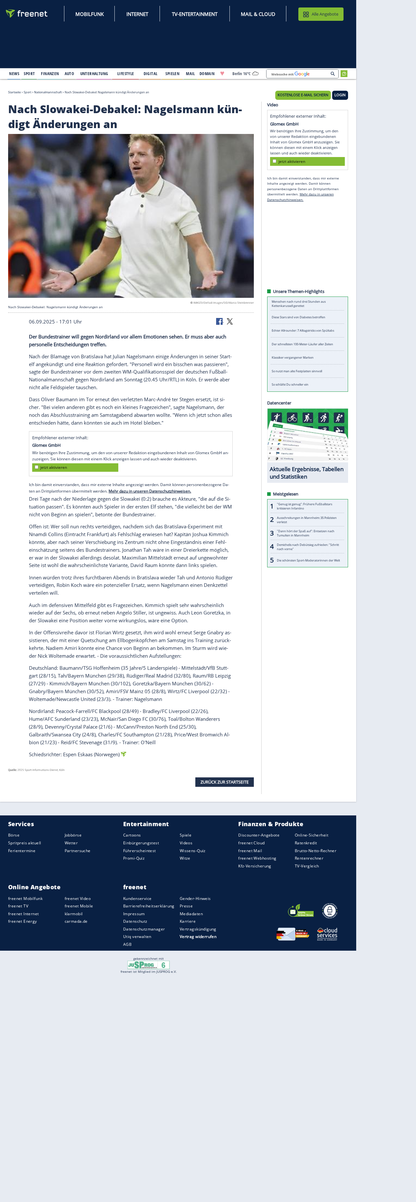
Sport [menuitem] (29, 73)
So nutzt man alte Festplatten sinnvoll (297, 371)
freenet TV (18, 906)
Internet (137, 14)
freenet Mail (250, 850)
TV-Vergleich (307, 865)
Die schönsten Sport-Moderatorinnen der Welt (308, 560)
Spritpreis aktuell (24, 842)
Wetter (71, 842)
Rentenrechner (309, 858)
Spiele (186, 835)
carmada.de (76, 921)
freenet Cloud (251, 842)
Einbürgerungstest (141, 842)
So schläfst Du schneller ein (290, 384)
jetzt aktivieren (53, 467)
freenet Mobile (79, 906)
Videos (186, 842)
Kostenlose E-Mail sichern (303, 95)
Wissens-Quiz (193, 850)
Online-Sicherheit (311, 835)
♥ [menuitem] (222, 73)
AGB (127, 944)
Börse (14, 835)
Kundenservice (137, 898)
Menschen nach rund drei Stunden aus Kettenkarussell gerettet (299, 303)
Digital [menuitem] (151, 73)
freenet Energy (22, 921)
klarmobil (74, 913)
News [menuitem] (14, 73)
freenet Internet (23, 913)
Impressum (134, 913)
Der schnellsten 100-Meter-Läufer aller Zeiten (302, 344)
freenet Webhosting (257, 858)
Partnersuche (78, 850)
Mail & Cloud (258, 14)
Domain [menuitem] (207, 73)
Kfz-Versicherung (254, 865)
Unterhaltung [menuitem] (94, 73)
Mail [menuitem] (190, 73)
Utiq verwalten (137, 936)
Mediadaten (191, 913)
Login (339, 95)
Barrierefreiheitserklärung (149, 906)
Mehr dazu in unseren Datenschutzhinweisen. (150, 491)
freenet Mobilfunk (25, 898)
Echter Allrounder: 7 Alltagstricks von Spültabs (303, 330)
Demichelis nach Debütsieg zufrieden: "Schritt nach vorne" (308, 546)
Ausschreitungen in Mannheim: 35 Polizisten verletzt (307, 519)
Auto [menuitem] (69, 73)
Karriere (188, 921)
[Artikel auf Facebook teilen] (220, 321)
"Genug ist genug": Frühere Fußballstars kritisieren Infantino (304, 506)
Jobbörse (73, 835)
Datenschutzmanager (144, 929)
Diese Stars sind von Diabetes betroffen (298, 317)
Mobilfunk (89, 14)
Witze (185, 858)
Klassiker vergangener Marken (293, 357)
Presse (186, 906)
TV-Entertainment (194, 14)
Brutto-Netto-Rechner (315, 850)
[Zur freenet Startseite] (27, 13)
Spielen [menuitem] (172, 73)
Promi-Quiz (134, 858)
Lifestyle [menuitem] (125, 73)
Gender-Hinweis (195, 898)
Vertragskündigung (198, 929)
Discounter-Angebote (259, 835)
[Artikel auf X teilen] (230, 321)
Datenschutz (135, 921)
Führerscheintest (139, 850)
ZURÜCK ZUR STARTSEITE (225, 782)
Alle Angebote (325, 14)
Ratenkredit (306, 842)
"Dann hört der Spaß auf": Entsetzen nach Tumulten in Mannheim (305, 533)
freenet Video (78, 898)
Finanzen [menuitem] (50, 73)
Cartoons (132, 835)
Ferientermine (21, 850)
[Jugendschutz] (149, 964)
